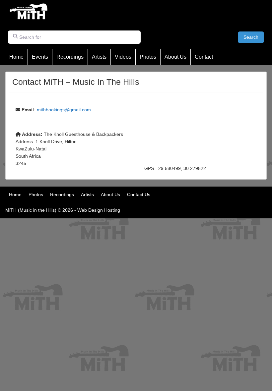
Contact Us (138, 194)
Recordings (70, 57)
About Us (175, 57)
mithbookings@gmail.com (64, 109)
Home (16, 57)
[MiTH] (29, 18)
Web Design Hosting (98, 210)
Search (253, 37)
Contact (204, 57)
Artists (99, 57)
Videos (123, 57)
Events (40, 57)
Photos (148, 57)
